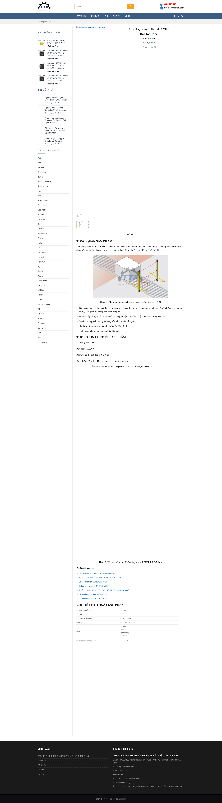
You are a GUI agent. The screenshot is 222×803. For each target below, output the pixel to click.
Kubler (40, 276)
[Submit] (130, 6)
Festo (40, 238)
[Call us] (182, 16)
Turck (40, 177)
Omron (41, 299)
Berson (41, 214)
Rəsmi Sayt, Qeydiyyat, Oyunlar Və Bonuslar (54, 140)
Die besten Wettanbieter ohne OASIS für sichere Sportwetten (55, 130)
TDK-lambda (43, 200)
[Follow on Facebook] (174, 16)
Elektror (41, 229)
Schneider (42, 328)
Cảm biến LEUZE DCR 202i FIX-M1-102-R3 (179, 683)
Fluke (40, 243)
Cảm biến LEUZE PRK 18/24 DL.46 (93, 594)
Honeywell (42, 262)
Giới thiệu (42, 761)
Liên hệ (127, 16)
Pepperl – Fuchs (44, 304)
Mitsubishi (42, 285)
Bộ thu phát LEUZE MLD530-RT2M (93, 582)
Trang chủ (43, 22)
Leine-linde (42, 281)
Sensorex (42, 172)
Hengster (42, 257)
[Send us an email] (178, 16)
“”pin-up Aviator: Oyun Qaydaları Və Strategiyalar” (56, 99)
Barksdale (42, 205)
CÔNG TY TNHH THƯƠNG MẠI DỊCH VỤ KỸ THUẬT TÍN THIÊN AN (63, 756)
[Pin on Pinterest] (152, 47)
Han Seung (42, 252)
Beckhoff (42, 210)
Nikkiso (41, 290)
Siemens (41, 162)
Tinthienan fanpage (123, 783)
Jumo (40, 271)
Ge (39, 248)
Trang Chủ (81, 16)
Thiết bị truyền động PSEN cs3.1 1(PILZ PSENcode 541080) (104, 590)
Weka (40, 337)
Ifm (39, 196)
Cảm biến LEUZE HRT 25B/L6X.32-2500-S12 (152, 683)
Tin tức (116, 16)
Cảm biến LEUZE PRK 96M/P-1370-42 (122, 683)
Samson (41, 323)
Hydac (40, 266)
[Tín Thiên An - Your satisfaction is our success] (54, 6)
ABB (39, 158)
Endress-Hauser (44, 181)
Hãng (106, 16)
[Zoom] (79, 216)
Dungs (40, 224)
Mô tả (130, 234)
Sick (39, 333)
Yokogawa (42, 342)
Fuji (39, 191)
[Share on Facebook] (143, 47)
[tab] (130, 234)
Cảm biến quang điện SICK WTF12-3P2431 (97, 573)
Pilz (39, 309)
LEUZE (52, 22)
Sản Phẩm (42, 765)
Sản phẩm (95, 16)
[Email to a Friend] (149, 47)
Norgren (41, 295)
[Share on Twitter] (146, 47)
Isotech (41, 167)
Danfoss (41, 219)
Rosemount (43, 186)
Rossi (40, 318)
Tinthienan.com (119, 799)
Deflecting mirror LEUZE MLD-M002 (93, 586)
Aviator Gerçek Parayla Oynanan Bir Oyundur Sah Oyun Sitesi (55, 120)
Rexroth (41, 314)
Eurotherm (42, 233)
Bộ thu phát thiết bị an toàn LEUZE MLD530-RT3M (100, 577)
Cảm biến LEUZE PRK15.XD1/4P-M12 (94, 599)
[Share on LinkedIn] (155, 47)
